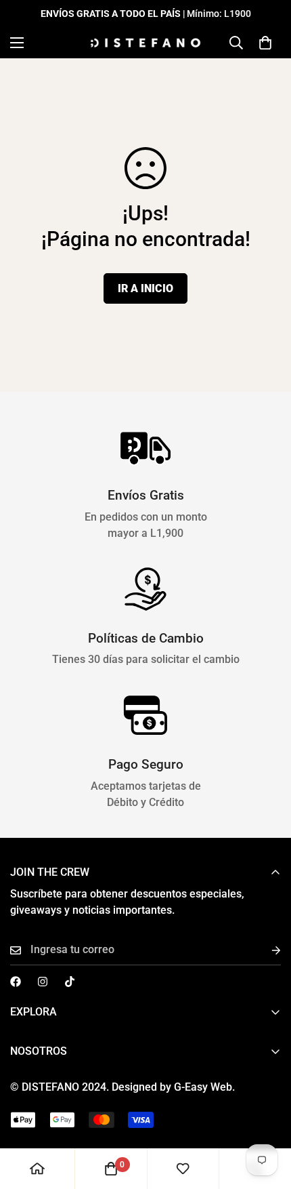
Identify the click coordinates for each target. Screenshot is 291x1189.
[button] (265, 42)
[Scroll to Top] (266, 1117)
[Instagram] (42, 981)
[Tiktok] (69, 981)
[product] (37, 1169)
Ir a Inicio (145, 288)
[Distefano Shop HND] (145, 43)
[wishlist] (182, 1168)
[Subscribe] (265, 950)
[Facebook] (15, 981)
